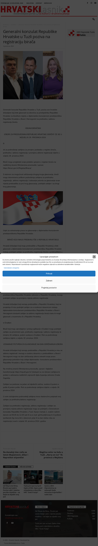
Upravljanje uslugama (11, 268)
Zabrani (49, 281)
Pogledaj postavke (49, 288)
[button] (94, 256)
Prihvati (49, 273)
